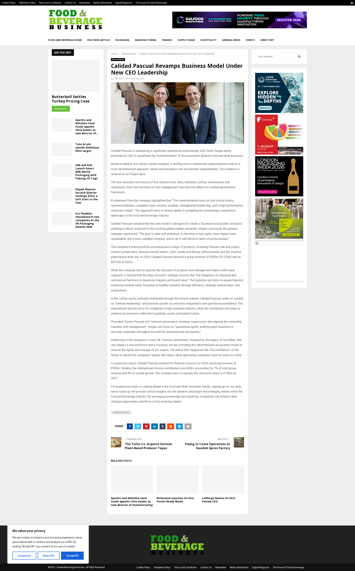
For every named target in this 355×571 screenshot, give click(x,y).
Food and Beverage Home (65, 40)
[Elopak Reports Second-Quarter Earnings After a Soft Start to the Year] (62, 194)
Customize (24, 555)
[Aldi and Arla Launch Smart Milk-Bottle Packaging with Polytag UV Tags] (62, 170)
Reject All (48, 555)
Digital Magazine (123, 2)
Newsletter (84, 2)
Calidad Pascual (121, 412)
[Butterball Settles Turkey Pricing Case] (76, 76)
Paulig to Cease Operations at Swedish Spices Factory (207, 446)
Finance (167, 40)
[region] (48, 544)
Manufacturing (145, 40)
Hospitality (208, 40)
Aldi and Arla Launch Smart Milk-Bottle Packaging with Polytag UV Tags (86, 171)
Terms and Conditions (50, 2)
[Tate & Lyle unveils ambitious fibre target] (62, 149)
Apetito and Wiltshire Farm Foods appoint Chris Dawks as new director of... (86, 126)
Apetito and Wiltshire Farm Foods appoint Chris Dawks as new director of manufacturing (132, 501)
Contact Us (70, 2)
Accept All (72, 555)
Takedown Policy (27, 2)
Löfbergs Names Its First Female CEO (218, 499)
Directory (267, 40)
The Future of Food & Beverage (151, 2)
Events (250, 40)
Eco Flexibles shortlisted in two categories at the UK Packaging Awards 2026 (87, 220)
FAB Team (119, 78)
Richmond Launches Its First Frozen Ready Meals (175, 499)
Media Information (102, 2)
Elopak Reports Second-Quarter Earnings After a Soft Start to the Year (86, 195)
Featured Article (98, 40)
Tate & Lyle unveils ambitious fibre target (87, 147)
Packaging (122, 40)
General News (231, 40)
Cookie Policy (9, 2)
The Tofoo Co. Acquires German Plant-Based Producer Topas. (148, 446)
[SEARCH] (299, 56)
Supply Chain (186, 40)
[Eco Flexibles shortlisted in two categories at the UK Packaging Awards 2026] (62, 218)
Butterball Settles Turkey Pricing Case (70, 99)
